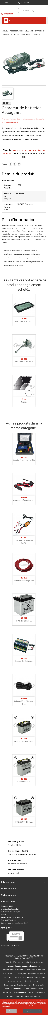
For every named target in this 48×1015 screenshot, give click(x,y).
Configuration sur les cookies (32, 1011)
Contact (6, 2)
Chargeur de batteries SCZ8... (24, 540)
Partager (10, 163)
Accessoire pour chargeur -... (24, 500)
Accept (11, 1011)
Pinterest (18, 163)
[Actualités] (15, 936)
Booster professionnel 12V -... (24, 460)
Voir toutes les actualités (9, 946)
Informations (8, 901)
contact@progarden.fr (20, 923)
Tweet (14, 163)
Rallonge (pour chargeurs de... (24, 701)
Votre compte (8, 895)
